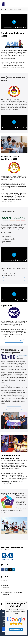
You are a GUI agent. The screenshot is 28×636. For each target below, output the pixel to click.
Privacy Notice (6, 594)
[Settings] (23, 27)
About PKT (5, 580)
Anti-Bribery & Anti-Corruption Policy (12, 592)
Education (5, 585)
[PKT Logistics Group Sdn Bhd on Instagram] (6, 569)
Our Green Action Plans (9, 590)
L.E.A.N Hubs (6, 583)
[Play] (2, 27)
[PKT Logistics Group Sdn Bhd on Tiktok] (10, 569)
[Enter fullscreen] (26, 27)
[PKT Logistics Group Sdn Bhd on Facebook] (2, 569)
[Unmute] (15, 27)
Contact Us (6, 597)
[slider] (7, 27)
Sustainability (6, 587)
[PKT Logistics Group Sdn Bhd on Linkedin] (13, 569)
